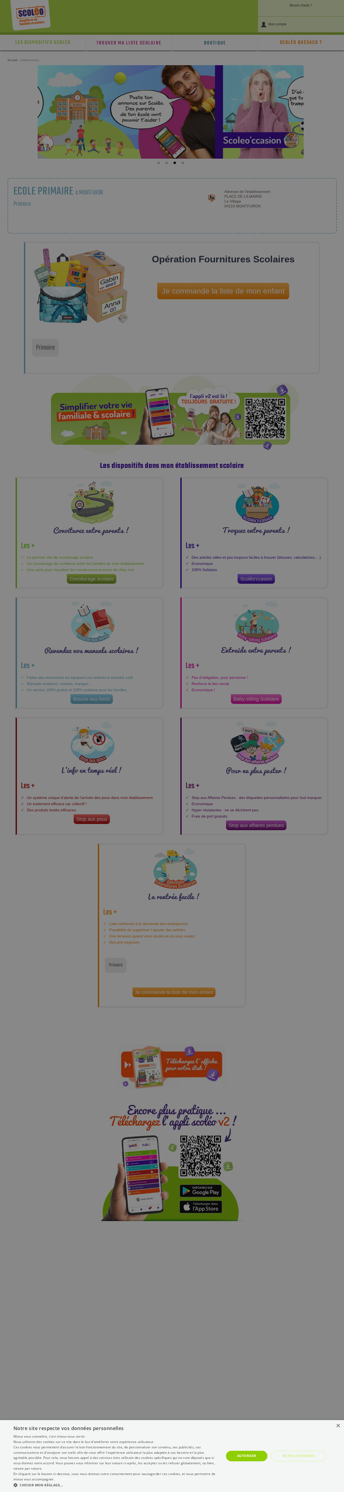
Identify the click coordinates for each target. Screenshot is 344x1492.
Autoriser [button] (246, 1455)
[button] (115, 1485)
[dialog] (172, 1456)
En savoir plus (66, 1479)
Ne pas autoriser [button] (298, 1455)
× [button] (338, 1426)
